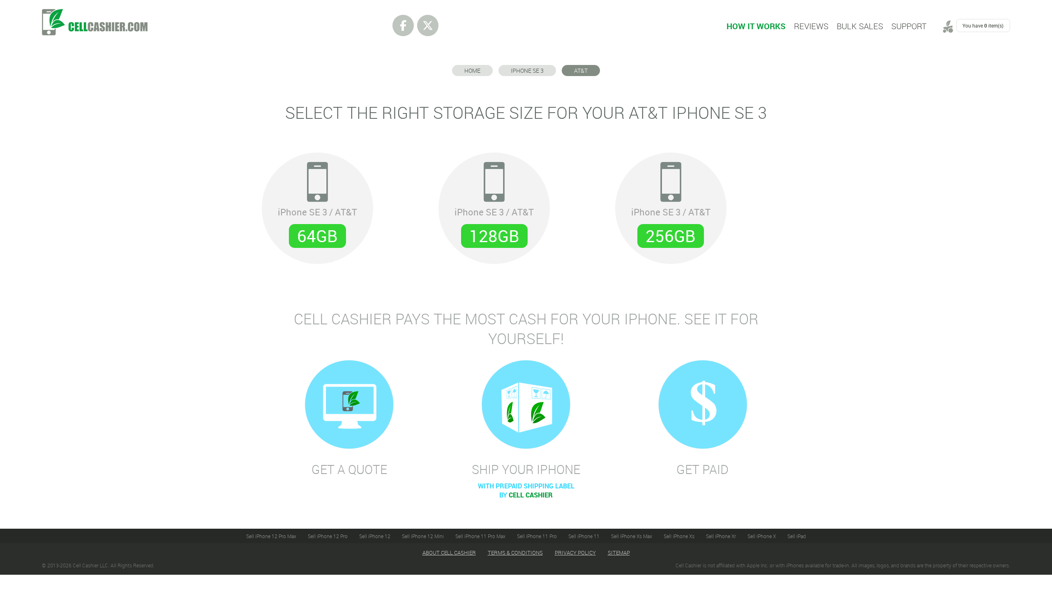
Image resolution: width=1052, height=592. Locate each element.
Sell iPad (796, 536)
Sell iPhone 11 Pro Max (480, 536)
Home (472, 70)
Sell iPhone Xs (679, 536)
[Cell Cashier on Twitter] (427, 25)
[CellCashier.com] (95, 13)
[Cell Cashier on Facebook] (403, 25)
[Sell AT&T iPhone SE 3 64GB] (317, 203)
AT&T (581, 70)
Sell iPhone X (761, 536)
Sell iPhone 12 (374, 536)
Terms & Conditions (515, 552)
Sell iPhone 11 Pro (537, 536)
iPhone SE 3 (527, 70)
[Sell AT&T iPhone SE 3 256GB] (671, 203)
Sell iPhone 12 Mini (423, 536)
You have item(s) (983, 25)
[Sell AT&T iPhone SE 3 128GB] (494, 203)
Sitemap (619, 552)
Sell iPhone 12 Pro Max (271, 536)
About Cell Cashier (449, 552)
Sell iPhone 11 (584, 536)
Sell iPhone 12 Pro (328, 536)
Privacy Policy (575, 552)
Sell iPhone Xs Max (631, 536)
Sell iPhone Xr (721, 536)
